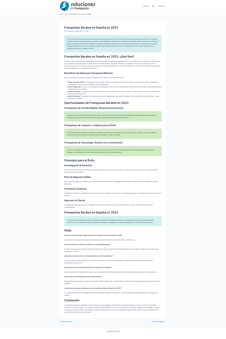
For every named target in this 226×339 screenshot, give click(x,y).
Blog (153, 6)
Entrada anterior (66, 321)
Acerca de (161, 6)
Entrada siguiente (159, 321)
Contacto (146, 6)
